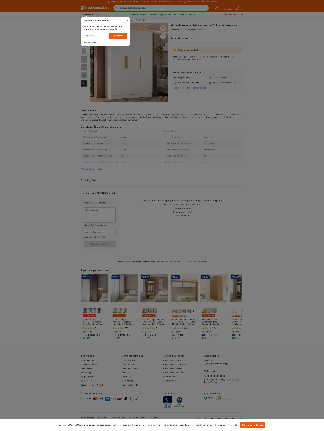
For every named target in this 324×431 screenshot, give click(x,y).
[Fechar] (127, 20)
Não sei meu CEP (91, 42)
